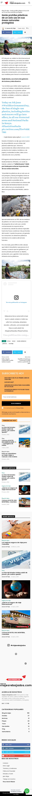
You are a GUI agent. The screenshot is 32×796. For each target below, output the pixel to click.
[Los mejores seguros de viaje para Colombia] (16, 529)
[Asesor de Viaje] (3, 28)
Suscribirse (16, 403)
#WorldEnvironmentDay (15, 105)
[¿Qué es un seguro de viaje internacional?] (24, 490)
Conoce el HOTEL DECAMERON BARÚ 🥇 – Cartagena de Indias (9, 443)
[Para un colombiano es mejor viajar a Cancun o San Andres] (24, 455)
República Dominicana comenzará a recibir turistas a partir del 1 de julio (24, 361)
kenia (13, 341)
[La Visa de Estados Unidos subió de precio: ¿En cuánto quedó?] (24, 429)
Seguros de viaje (6, 485)
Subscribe (26, 755)
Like (28, 744)
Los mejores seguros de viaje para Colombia (14, 543)
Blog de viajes (5, 10)
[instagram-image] (6, 653)
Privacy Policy (19, 408)
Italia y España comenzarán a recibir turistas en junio (7, 360)
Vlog (3, 438)
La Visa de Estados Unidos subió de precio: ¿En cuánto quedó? (8, 429)
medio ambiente (21, 341)
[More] (25, 32)
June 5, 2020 (25, 137)
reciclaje (11, 343)
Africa (8, 341)
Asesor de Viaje (11, 28)
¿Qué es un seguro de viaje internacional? (9, 488)
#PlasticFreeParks (11, 126)
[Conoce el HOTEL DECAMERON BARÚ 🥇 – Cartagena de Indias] (24, 442)
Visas (3, 425)
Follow (27, 748)
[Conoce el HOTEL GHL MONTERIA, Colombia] (24, 502)
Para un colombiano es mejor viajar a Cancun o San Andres (9, 455)
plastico (4, 343)
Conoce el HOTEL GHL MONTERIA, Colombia (9, 501)
